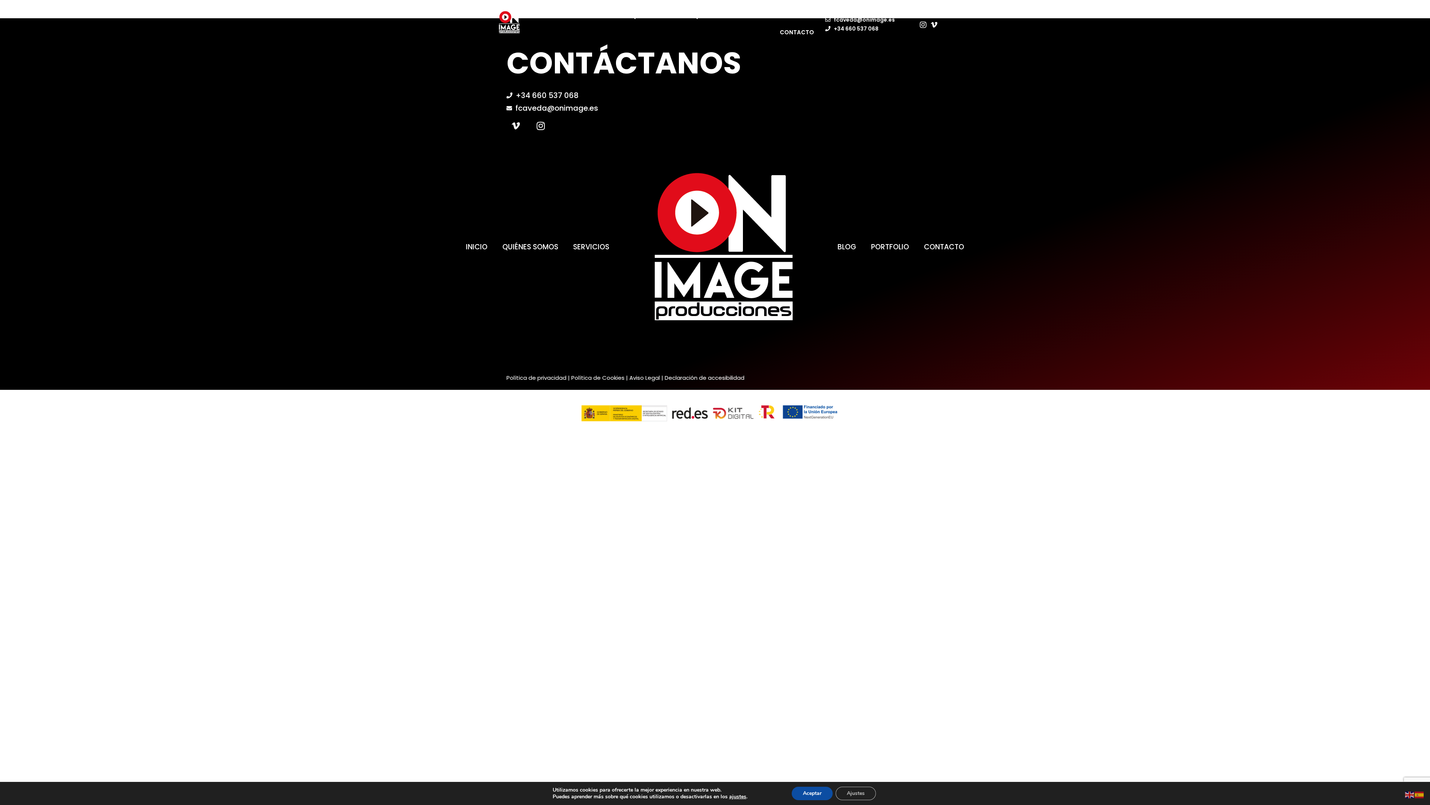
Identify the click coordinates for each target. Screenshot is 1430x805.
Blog (806, 16)
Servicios (591, 247)
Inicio (607, 16)
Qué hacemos (714, 16)
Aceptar (812, 793)
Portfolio (766, 16)
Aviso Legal (644, 378)
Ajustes (856, 793)
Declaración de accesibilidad (704, 378)
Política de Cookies (598, 378)
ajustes (737, 796)
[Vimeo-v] (515, 125)
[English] (1410, 794)
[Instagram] (540, 125)
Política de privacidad (536, 378)
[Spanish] (1419, 794)
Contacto (797, 32)
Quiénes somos (655, 16)
